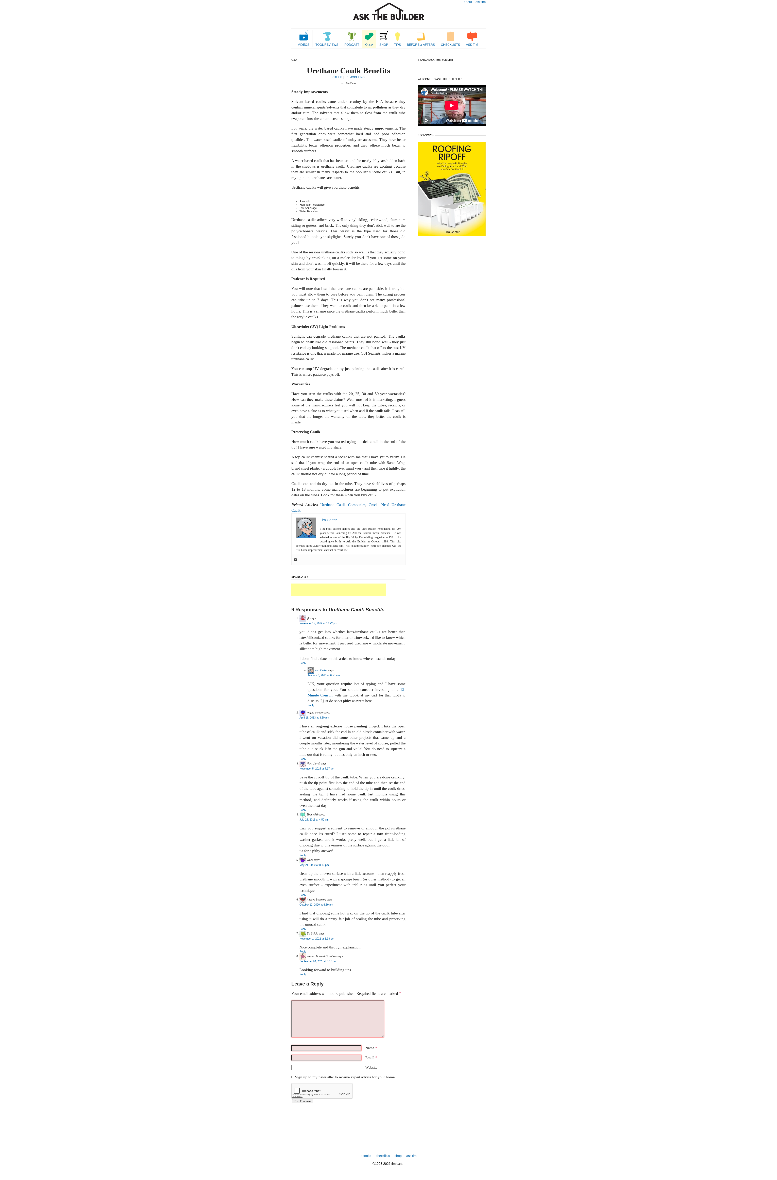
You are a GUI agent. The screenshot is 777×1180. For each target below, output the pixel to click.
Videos (303, 44)
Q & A (369, 44)
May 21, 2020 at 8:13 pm (314, 864)
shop (398, 1156)
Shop (383, 44)
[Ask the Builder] (388, 11)
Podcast (351, 44)
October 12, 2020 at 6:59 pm (316, 904)
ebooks (366, 1156)
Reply (302, 662)
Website (371, 1067)
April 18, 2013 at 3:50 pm (314, 717)
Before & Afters (421, 44)
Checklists (450, 44)
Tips (397, 44)
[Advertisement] (338, 590)
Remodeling (355, 77)
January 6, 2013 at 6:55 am (324, 675)
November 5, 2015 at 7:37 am (316, 768)
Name (371, 1048)
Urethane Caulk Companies (342, 505)
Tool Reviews (326, 44)
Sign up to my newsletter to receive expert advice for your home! (345, 1077)
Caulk (337, 77)
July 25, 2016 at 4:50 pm (314, 819)
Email (371, 1058)
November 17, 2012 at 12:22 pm (318, 623)
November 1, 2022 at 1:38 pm (316, 938)
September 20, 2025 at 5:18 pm (317, 961)
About (468, 2)
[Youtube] (295, 560)
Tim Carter (321, 670)
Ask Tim (481, 2)
